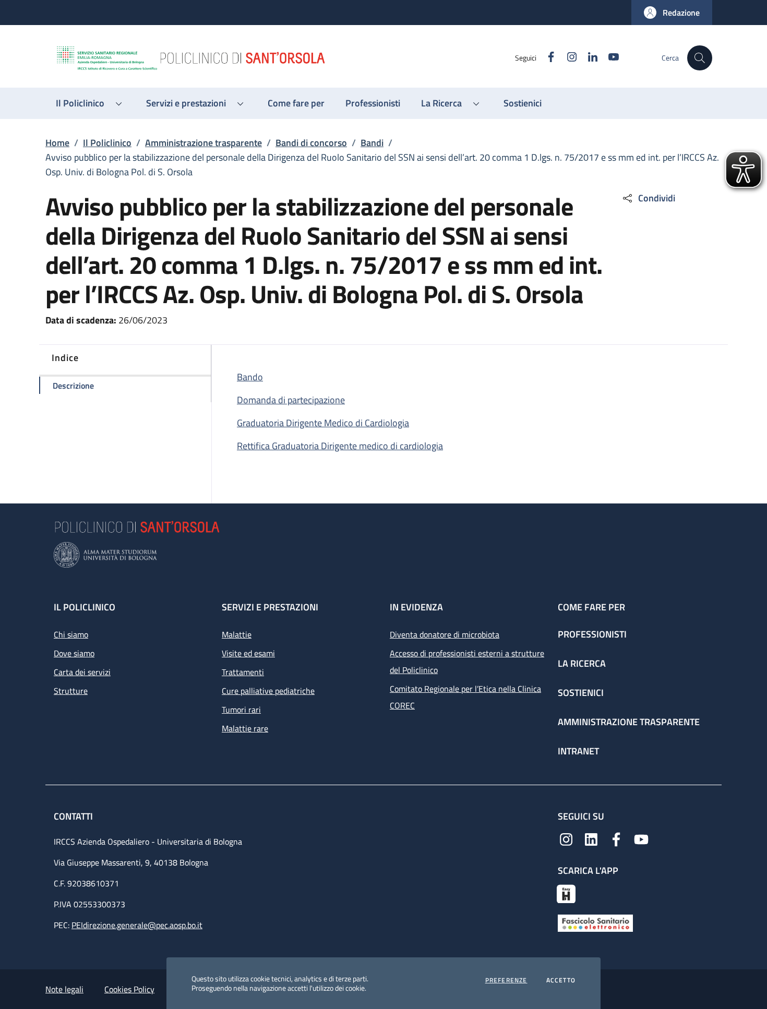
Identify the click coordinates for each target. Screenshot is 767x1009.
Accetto (561, 980)
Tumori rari (241, 709)
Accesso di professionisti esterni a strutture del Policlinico (467, 661)
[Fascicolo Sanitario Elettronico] (595, 922)
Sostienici (581, 693)
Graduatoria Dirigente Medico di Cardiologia (323, 423)
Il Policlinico (107, 143)
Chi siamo (71, 634)
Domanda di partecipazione (291, 400)
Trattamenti (243, 672)
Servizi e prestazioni (270, 607)
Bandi (372, 143)
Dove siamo (74, 653)
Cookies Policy (129, 989)
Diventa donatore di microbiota (444, 634)
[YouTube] (641, 838)
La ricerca (582, 663)
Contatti (74, 816)
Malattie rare (245, 728)
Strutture (71, 690)
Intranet (578, 751)
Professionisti (592, 634)
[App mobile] (566, 892)
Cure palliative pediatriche (268, 690)
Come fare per (591, 607)
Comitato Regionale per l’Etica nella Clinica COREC (465, 697)
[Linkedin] (591, 838)
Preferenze (506, 980)
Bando (250, 377)
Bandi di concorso (311, 143)
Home (57, 143)
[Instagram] (566, 838)
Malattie (236, 634)
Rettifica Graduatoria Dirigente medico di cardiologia (340, 446)
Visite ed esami (248, 653)
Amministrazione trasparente (203, 143)
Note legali (64, 989)
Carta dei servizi (82, 672)
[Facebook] (616, 838)
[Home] (285, 57)
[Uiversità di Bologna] (383, 555)
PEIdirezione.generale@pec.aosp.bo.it (136, 925)
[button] (671, 12)
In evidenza (416, 607)
